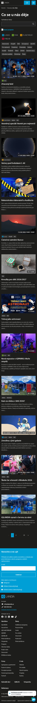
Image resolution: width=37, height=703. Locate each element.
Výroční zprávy (23, 670)
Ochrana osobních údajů (8, 700)
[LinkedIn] (9, 616)
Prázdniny (14, 47)
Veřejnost (6, 583)
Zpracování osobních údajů (25, 700)
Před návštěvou (5, 638)
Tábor (16, 50)
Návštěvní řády (19, 696)
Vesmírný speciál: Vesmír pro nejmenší (18, 123)
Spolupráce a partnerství (8, 665)
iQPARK (3, 633)
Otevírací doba (5, 647)
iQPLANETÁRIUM (6, 630)
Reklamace (5, 688)
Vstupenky (4, 641)
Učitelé (22, 50)
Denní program (9, 30)
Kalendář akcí (5, 682)
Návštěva (4, 621)
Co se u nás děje (12, 8)
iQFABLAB (4, 636)
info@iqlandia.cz (9, 604)
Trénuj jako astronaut (10, 319)
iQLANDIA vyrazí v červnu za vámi (16, 517)
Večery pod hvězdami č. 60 (13, 163)
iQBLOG (17, 682)
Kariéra (21, 676)
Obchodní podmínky (7, 696)
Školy (23, 54)
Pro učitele (18, 633)
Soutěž (4, 50)
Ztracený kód (7, 84)
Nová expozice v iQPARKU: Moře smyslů (15, 360)
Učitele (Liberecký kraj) (10, 586)
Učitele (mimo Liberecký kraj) (12, 590)
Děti (18, 44)
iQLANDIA (4, 625)
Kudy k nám (4, 649)
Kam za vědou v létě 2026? (13, 401)
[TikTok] (16, 616)
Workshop (17, 54)
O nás (21, 661)
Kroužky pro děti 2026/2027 (13, 279)
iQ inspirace (25, 44)
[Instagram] (6, 616)
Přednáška (23, 47)
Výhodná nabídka (7, 54)
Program (3, 644)
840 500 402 (8, 607)
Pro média (22, 667)
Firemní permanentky (7, 673)
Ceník (17, 630)
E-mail (3, 564)
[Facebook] (2, 616)
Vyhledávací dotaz (6, 19)
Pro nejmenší (6, 47)
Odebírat (19, 575)
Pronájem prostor (6, 670)
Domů (3, 8)
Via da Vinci (4, 627)
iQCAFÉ (33, 44)
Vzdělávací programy (21, 625)
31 (24, 535)
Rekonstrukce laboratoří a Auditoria (17, 200)
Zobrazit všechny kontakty (9, 609)
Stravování (4, 652)
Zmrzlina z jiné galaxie (11, 440)
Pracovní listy (19, 627)
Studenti (10, 50)
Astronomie (5, 44)
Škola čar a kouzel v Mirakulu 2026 (16, 480)
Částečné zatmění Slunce (12, 239)
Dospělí (13, 44)
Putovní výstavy (6, 667)
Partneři (3, 676)
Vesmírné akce (30, 50)
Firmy (3, 661)
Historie (21, 665)
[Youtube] (12, 616)
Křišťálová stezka (6, 655)
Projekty (21, 673)
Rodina (30, 47)
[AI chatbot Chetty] (33, 699)
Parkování (18, 638)
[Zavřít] (34, 692)
